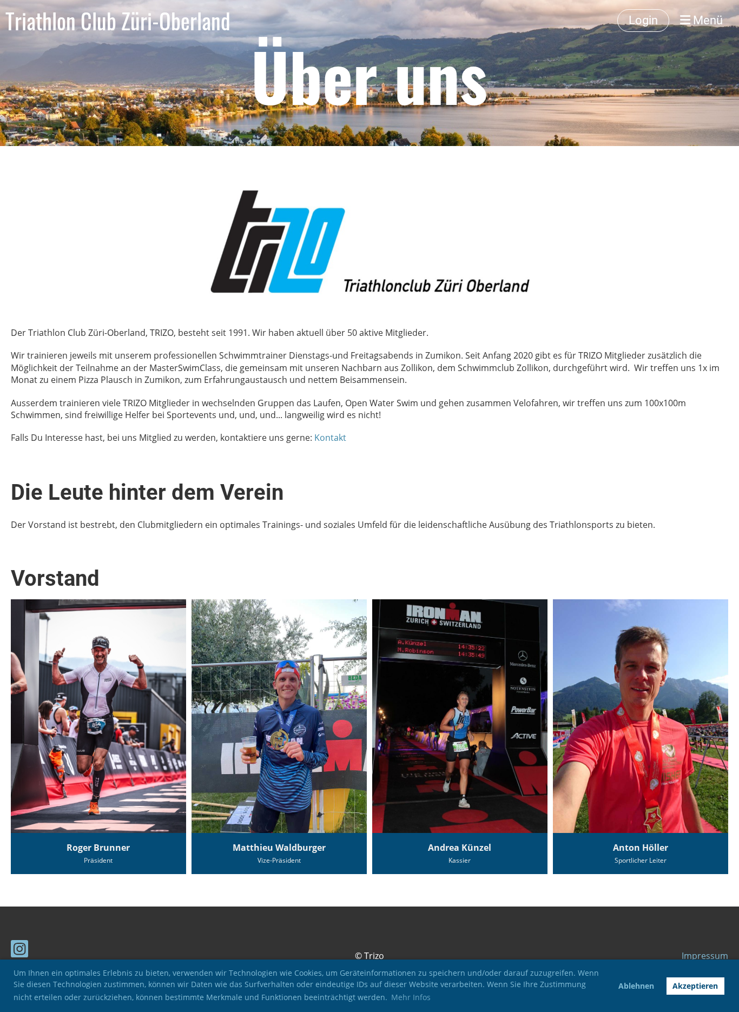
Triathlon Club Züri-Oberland (117, 20)
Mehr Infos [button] (411, 997)
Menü (706, 20)
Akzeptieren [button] (695, 986)
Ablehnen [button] (636, 986)
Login (643, 20)
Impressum (705, 956)
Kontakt (330, 438)
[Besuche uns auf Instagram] (19, 950)
